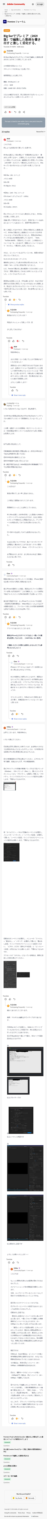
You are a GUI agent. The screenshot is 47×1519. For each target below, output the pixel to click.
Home (6, 10)
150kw (9, 727)
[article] (23, 219)
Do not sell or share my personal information (16, 1516)
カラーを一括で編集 (10, 1476)
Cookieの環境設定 (37, 1513)
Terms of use (21, 1513)
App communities (16, 10)
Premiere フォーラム (30, 10)
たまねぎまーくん (13, 403)
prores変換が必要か (10, 1466)
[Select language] (33, 4)
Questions (6, 1446)
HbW (8, 139)
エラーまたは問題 (10, 107)
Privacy (29, 1513)
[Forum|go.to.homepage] (16, 4)
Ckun (8, 573)
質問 (6, 12)
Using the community (10, 1513)
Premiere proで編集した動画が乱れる (16, 1456)
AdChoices (35, 1516)
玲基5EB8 (10, 51)
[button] (4, 5)
